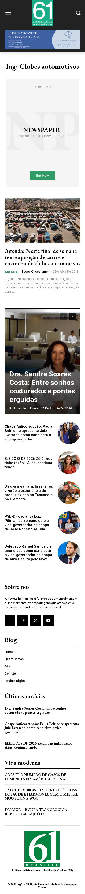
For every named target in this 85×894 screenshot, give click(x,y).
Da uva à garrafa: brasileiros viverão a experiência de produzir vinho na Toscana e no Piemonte (29, 492)
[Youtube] (48, 620)
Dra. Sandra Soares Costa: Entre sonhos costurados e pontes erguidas (42, 387)
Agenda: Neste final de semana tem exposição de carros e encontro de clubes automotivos (42, 257)
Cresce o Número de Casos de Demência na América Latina (35, 776)
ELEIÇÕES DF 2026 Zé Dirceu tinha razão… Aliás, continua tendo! (28, 462)
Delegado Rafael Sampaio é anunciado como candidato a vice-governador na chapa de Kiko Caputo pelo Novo (28, 552)
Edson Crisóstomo (35, 271)
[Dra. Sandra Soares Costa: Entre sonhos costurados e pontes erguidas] (42, 361)
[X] (35, 620)
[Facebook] (10, 620)
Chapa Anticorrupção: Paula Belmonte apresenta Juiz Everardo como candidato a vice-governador (28, 432)
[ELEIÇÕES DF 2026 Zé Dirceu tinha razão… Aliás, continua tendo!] (69, 462)
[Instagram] (22, 620)
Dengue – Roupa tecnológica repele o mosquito (36, 811)
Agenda (11, 272)
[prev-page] (63, 316)
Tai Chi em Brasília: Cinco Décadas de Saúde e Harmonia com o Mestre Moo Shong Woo (41, 794)
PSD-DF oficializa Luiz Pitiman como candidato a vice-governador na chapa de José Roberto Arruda (27, 522)
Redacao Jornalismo (23, 408)
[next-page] (72, 316)
